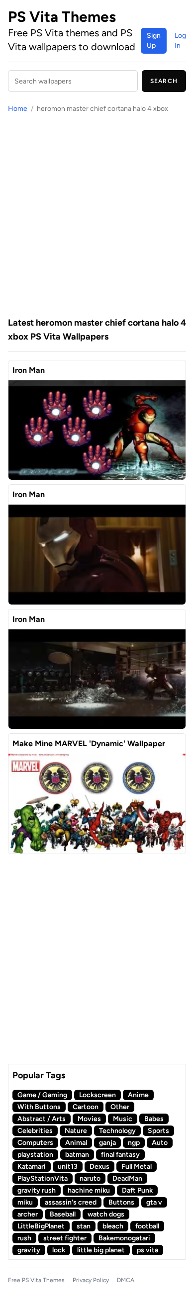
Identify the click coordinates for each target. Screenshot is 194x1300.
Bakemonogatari (124, 1238)
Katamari (31, 1166)
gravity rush (36, 1190)
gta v (154, 1202)
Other (119, 1107)
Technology (117, 1131)
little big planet (101, 1250)
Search (164, 81)
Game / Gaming (42, 1095)
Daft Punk (137, 1190)
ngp (134, 1142)
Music (122, 1119)
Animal (76, 1142)
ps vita (147, 1250)
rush (24, 1238)
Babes (154, 1119)
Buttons (121, 1202)
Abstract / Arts (41, 1119)
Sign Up (154, 40)
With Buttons (39, 1107)
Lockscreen (97, 1095)
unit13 (68, 1166)
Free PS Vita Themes (36, 1280)
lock (58, 1250)
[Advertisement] (97, 215)
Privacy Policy (91, 1280)
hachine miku (89, 1190)
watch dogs (106, 1214)
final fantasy (120, 1154)
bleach (112, 1226)
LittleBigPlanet (41, 1226)
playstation (35, 1154)
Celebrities (35, 1131)
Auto (160, 1142)
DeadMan (127, 1178)
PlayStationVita (42, 1178)
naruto (90, 1178)
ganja (107, 1142)
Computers (35, 1142)
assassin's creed (71, 1202)
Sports (158, 1131)
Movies (89, 1119)
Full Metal (136, 1166)
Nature (76, 1131)
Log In (180, 40)
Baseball (63, 1214)
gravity (28, 1250)
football (147, 1226)
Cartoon (85, 1107)
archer (27, 1214)
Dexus (99, 1166)
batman (77, 1154)
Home (17, 108)
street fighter (65, 1238)
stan (84, 1226)
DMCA (125, 1280)
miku (25, 1202)
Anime (138, 1095)
